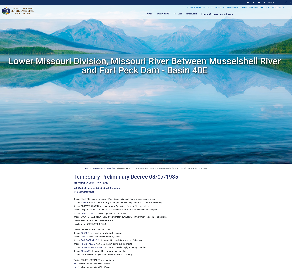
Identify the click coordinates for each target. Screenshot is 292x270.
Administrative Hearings (196, 7)
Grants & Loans (226, 14)
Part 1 (76, 263)
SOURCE (85, 233)
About (209, 7)
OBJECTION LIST (88, 213)
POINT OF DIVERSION (90, 240)
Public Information (256, 7)
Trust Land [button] (177, 14)
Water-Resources (97, 168)
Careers (244, 7)
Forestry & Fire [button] (162, 14)
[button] (264, 2)
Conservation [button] (191, 14)
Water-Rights (110, 168)
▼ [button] (153, 14)
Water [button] (149, 14)
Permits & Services (209, 14)
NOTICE (84, 202)
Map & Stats (219, 7)
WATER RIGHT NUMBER (92, 247)
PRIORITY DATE (88, 244)
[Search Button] (286, 2)
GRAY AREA (86, 251)
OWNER (84, 236)
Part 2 (76, 267)
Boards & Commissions (275, 7)
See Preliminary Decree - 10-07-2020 (90, 183)
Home (87, 168)
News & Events (232, 7)
